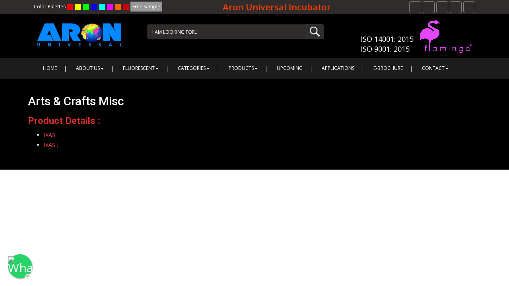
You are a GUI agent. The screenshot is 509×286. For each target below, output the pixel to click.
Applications (338, 68)
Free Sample (146, 6)
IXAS (49, 135)
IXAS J (51, 145)
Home (50, 68)
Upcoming (290, 68)
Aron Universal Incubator (277, 7)
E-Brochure (388, 68)
